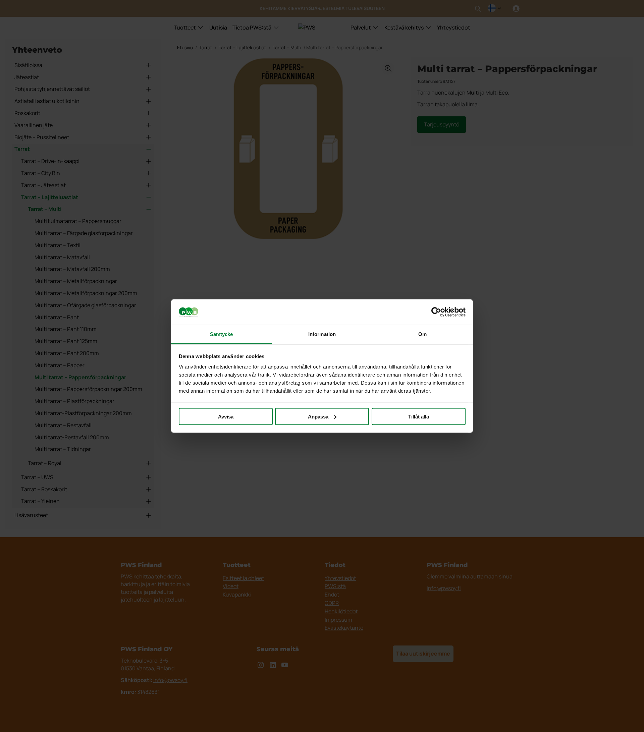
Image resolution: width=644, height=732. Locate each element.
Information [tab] (322, 334)
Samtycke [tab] (221, 334)
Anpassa (318, 416)
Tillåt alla (418, 416)
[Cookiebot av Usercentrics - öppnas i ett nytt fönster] (436, 312)
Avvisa (225, 416)
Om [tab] (422, 334)
